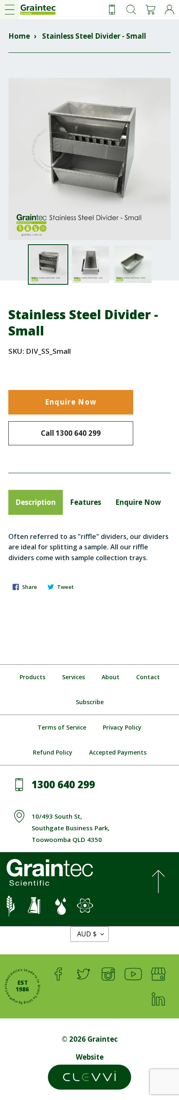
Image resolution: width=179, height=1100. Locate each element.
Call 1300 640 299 (71, 433)
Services (73, 677)
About (110, 677)
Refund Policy (52, 752)
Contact (148, 677)
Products (32, 677)
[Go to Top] (158, 885)
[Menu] (9, 9)
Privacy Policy (122, 727)
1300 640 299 (63, 784)
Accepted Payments (118, 752)
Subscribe (90, 702)
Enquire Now (71, 402)
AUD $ (87, 934)
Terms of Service (61, 727)
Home (19, 36)
